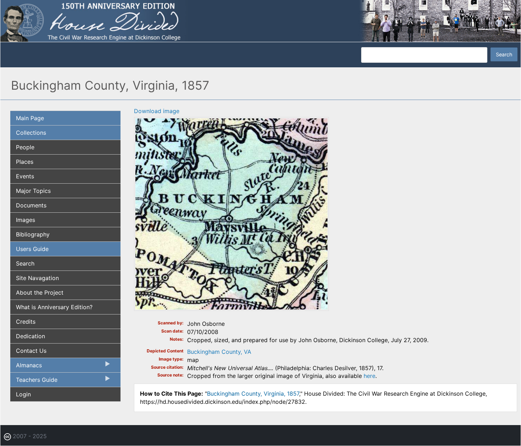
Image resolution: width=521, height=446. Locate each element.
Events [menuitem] (25, 176)
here (369, 375)
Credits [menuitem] (25, 321)
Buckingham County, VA (219, 351)
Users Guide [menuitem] (32, 248)
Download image (156, 111)
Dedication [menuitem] (30, 336)
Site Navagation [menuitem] (37, 277)
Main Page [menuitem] (30, 118)
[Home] (260, 20)
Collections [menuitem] (31, 132)
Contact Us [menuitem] (31, 350)
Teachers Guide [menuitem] (33, 381)
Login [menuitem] (23, 394)
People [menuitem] (25, 147)
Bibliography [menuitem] (33, 234)
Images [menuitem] (25, 219)
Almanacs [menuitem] (26, 367)
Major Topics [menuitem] (33, 190)
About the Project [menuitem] (39, 292)
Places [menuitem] (24, 161)
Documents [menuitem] (31, 205)
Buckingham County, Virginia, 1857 (253, 393)
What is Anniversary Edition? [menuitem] (54, 307)
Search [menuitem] (25, 263)
